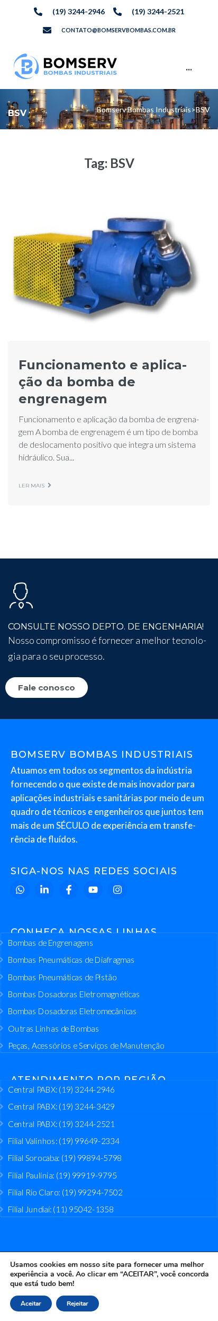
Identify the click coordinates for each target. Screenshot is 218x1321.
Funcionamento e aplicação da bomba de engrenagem (103, 381)
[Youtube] (93, 889)
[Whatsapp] (20, 889)
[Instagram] (117, 889)
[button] (23, 1298)
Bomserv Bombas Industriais (144, 109)
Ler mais (31, 485)
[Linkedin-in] (44, 889)
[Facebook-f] (68, 889)
